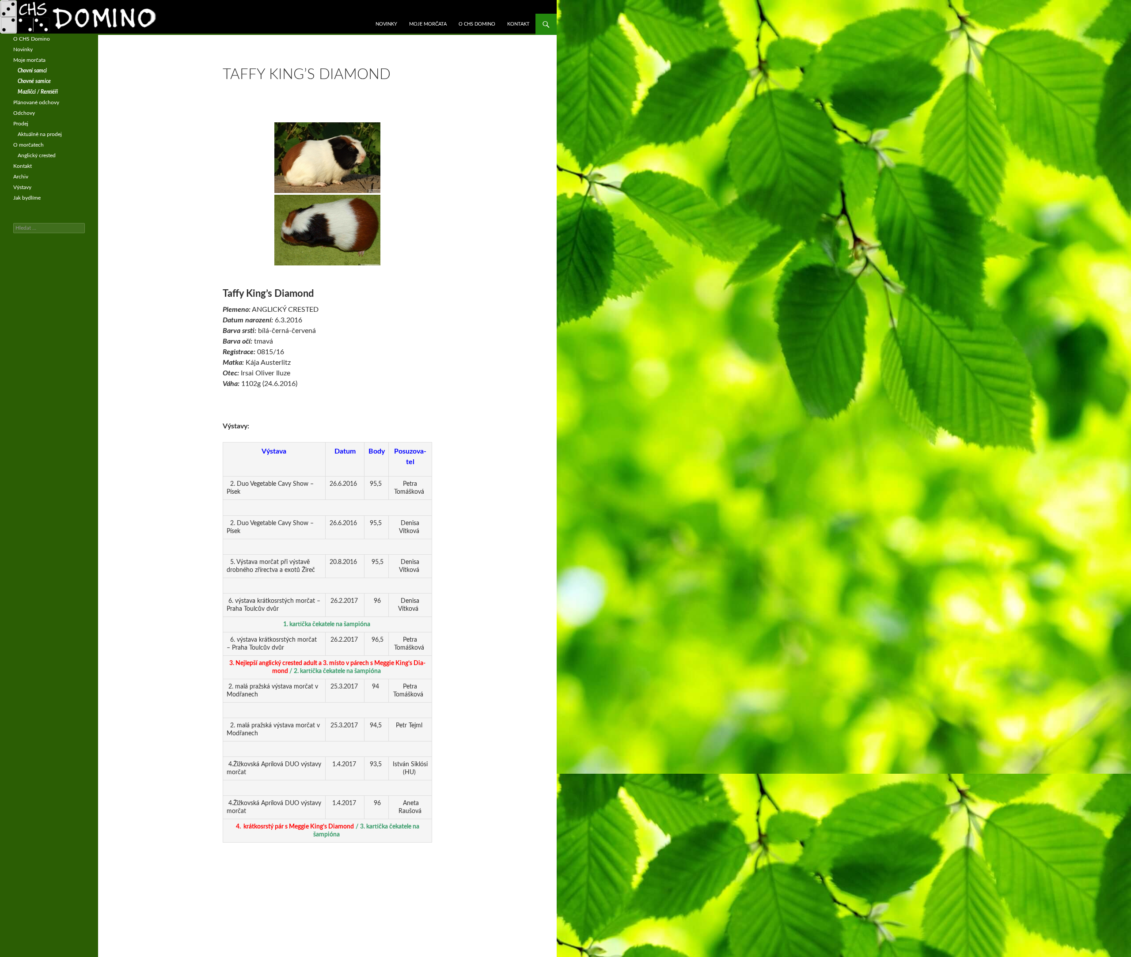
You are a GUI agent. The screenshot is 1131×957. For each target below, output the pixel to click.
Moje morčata (428, 24)
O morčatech (28, 145)
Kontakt (518, 24)
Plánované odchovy (36, 102)
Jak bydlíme (27, 197)
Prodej (20, 123)
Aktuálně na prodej (40, 134)
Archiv (20, 176)
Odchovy (24, 113)
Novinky (386, 24)
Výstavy (22, 187)
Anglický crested (37, 155)
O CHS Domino (477, 24)
